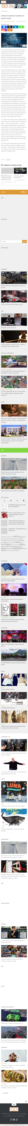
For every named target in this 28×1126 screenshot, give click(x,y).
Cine (5, 538)
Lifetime (22, 542)
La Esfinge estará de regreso (8, 708)
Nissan (3, 548)
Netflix (21, 546)
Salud (3, 550)
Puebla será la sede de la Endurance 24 (12, 1023)
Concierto (8, 538)
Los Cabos (5, 544)
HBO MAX (10, 540)
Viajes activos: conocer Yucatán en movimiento (12, 490)
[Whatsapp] (21, 27)
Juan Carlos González (8, 21)
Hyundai (21, 540)
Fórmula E (4, 540)
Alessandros (5, 536)
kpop (7, 542)
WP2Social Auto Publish (8, 1125)
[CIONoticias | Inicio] (4, 2)
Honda (17, 540)
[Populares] (11, 500)
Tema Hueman (21, 1116)
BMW (19, 537)
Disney (15, 538)
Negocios (16, 546)
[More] (10, 30)
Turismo (10, 550)
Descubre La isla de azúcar (8, 327)
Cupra (12, 538)
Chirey (2, 538)
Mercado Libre (13, 544)
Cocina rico (4, 1063)
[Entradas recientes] (4, 500)
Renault (24, 548)
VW (16, 550)
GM (7, 540)
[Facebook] (4, 27)
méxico (17, 544)
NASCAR (3, 546)
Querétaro (17, 548)
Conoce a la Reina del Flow (7, 689)
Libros (17, 542)
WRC (18, 550)
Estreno (19, 538)
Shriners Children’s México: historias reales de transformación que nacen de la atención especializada (14, 440)
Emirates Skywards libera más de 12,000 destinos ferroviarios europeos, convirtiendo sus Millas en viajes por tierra (13, 876)
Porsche (9, 548)
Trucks (7, 550)
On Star (8, 159)
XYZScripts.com (21, 1125)
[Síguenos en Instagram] (21, 192)
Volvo (14, 550)
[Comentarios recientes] (17, 500)
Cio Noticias (5, 1093)
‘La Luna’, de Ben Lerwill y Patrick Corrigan (13, 806)
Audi (13, 536)
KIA (5, 542)
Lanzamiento (11, 542)
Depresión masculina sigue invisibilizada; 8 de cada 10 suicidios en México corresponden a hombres (14, 420)
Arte (11, 536)
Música (22, 544)
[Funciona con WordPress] (9, 1115)
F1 (22, 538)
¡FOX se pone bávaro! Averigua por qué (12, 304)
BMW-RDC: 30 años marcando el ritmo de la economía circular (6, 177)
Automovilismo (4, 617)
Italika (2, 542)
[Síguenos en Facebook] (23, 192)
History (14, 540)
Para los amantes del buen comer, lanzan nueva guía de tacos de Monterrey (16, 514)
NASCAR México (10, 546)
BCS (16, 536)
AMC (9, 536)
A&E (2, 536)
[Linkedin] (15, 27)
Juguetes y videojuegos (7, 369)
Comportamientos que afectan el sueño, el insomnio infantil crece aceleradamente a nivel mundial (16, 522)
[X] (10, 27)
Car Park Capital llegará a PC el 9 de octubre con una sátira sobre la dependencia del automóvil (13, 393)
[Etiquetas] (23, 500)
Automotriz (4, 11)
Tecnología (3, 577)
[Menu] (26, 2)
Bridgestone (23, 536)
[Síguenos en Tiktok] (26, 192)
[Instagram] (4, 30)
